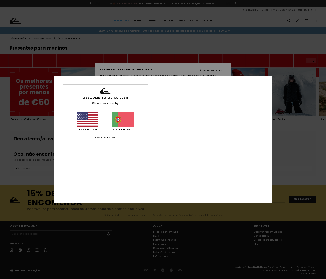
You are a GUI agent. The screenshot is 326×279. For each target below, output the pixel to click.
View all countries (105, 137)
